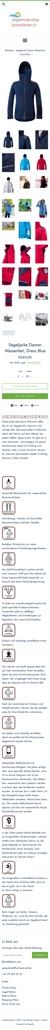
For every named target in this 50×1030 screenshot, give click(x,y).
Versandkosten (33, 362)
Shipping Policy (10, 1000)
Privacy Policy (9, 988)
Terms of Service (11, 1004)
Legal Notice (9, 992)
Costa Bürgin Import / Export (34, 1020)
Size (20, 371)
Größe (29, 371)
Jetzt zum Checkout (25, 396)
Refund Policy (9, 996)
